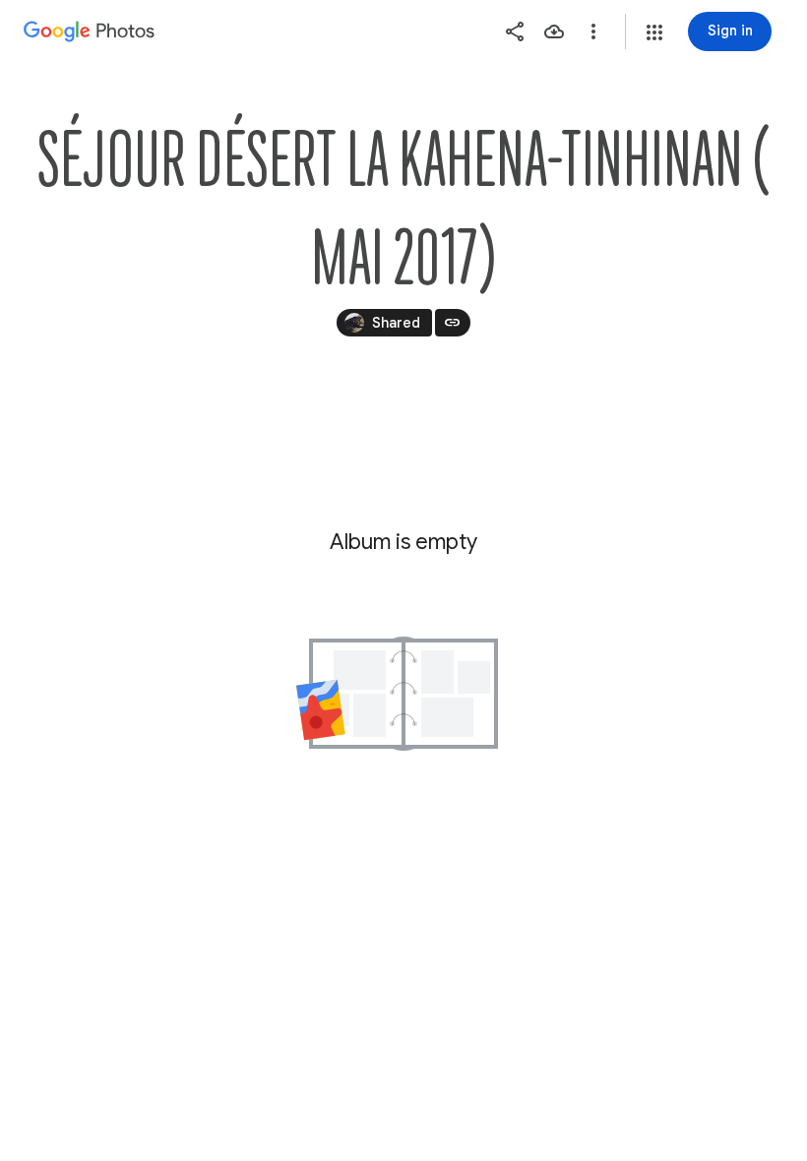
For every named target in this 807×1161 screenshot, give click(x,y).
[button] (654, 32)
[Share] (514, 31)
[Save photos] (554, 31)
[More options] (593, 31)
